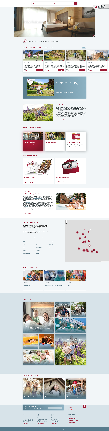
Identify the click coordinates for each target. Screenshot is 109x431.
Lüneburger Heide (26, 253)
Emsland (24, 250)
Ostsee (24, 247)
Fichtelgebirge (51, 241)
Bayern (37, 253)
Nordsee (24, 244)
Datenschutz (33, 429)
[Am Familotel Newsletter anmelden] (60, 407)
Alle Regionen (25, 241)
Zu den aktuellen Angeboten (61, 119)
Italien (35, 237)
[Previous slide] (83, 47)
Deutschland (25, 237)
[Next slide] (85, 47)
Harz (37, 244)
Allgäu (37, 256)
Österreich (31, 237)
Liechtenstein (40, 237)
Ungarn (46, 237)
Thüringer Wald (38, 247)
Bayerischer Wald (39, 259)
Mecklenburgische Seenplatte (28, 256)
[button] (83, 234)
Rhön (50, 247)
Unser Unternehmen (43, 429)
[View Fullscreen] (66, 223)
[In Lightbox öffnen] (71, 201)
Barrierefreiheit (50, 429)
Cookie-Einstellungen (61, 429)
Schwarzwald (38, 250)
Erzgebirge (25, 259)
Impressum (24, 429)
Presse (37, 429)
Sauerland (37, 241)
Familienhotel (28, 202)
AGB (28, 429)
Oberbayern (51, 244)
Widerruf (55, 429)
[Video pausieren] (94, 36)
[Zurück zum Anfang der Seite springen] (84, 406)
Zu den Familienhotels (27, 213)
